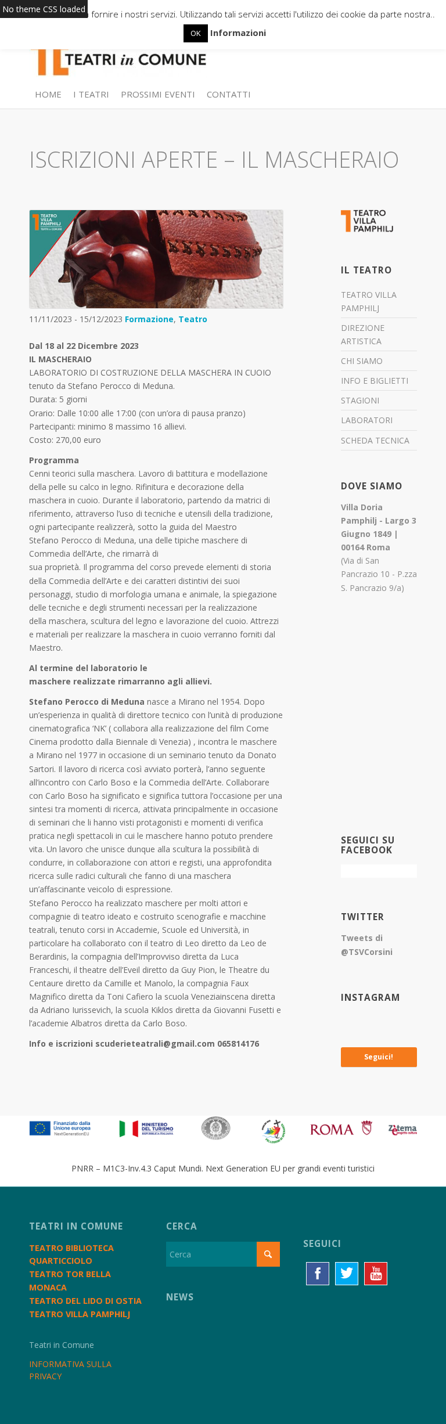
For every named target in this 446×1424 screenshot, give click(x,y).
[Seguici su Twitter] (346, 1273)
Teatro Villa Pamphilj (369, 301)
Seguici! (378, 1057)
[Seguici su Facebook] (317, 1273)
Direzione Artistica (362, 334)
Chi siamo (362, 360)
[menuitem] (48, 94)
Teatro (192, 319)
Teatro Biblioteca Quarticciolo (71, 1254)
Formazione (149, 319)
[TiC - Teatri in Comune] (118, 53)
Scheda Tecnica (375, 440)
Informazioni (238, 32)
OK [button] (195, 33)
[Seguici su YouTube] (375, 1273)
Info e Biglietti (374, 380)
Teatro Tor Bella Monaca (70, 1280)
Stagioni (360, 400)
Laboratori (367, 420)
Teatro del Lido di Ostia (85, 1300)
